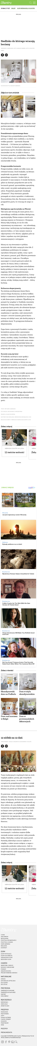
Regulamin (4, 938)
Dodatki (4, 1021)
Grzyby (3, 994)
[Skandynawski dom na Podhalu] (9, 681)
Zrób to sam (5, 1006)
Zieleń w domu (6, 971)
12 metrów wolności (14, 452)
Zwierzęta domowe (7, 990)
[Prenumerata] (12, 1041)
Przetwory (5, 1023)
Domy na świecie (6, 955)
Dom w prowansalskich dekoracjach (26, 719)
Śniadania (4, 1012)
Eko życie (4, 984)
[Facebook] (5, 1041)
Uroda (3, 979)
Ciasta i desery (6, 1019)
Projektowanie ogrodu (9, 973)
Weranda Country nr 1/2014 (14, 448)
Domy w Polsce (6, 953)
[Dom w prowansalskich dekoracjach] (27, 706)
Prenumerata (6, 1032)
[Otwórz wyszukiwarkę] (30, 2)
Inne (2, 1025)
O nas (3, 934)
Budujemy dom (6, 959)
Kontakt (4, 947)
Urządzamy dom (6, 957)
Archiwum (4, 936)
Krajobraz (4, 996)
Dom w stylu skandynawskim (27, 692)
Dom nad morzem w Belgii (9, 717)
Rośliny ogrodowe (7, 967)
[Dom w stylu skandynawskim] (27, 681)
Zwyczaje (4, 1004)
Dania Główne (6, 1017)
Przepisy (4, 1029)
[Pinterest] (9, 1041)
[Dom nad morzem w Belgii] (9, 706)
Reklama (4, 946)
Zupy (2, 1015)
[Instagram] (2, 1041)
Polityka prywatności (8, 940)
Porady (3, 969)
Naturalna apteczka (8, 980)
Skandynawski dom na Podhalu (8, 692)
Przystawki (5, 1013)
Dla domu (4, 982)
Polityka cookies (7, 942)
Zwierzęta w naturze (8, 992)
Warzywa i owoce (7, 965)
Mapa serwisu (5, 944)
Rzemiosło (4, 1002)
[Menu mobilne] (34, 2)
